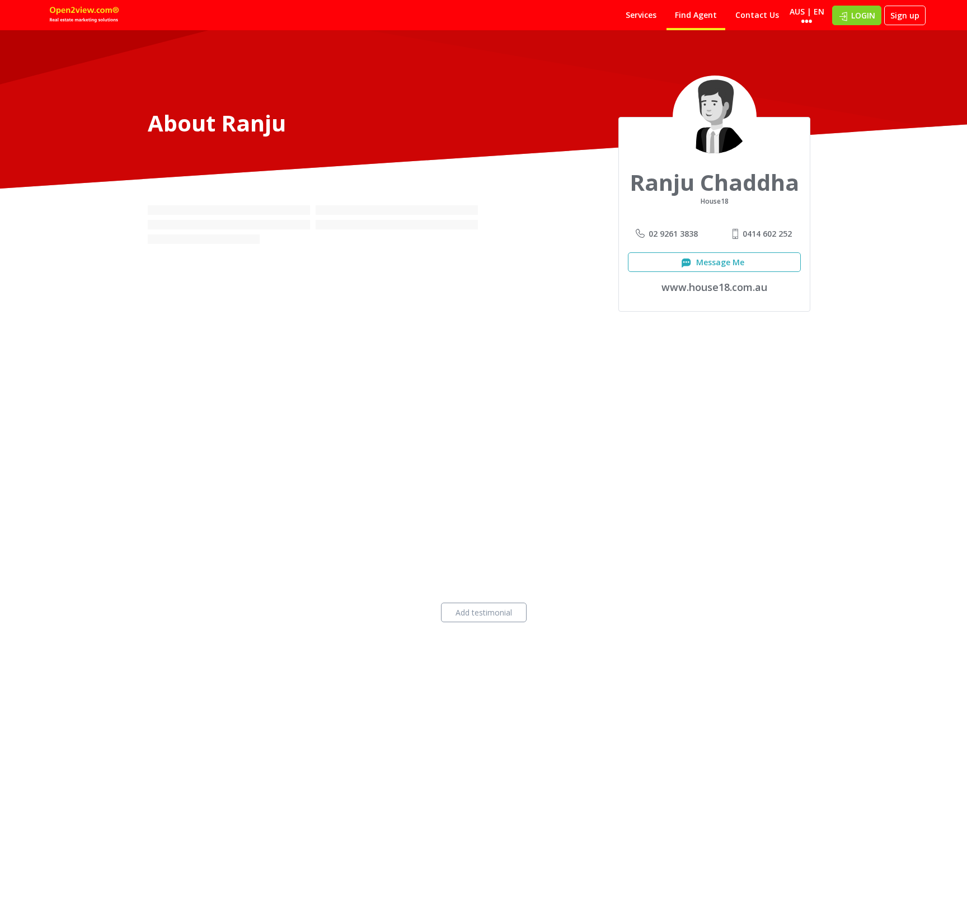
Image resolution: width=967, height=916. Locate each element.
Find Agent (696, 15)
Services (641, 15)
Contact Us (757, 15)
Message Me (719, 262)
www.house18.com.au (714, 287)
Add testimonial (484, 612)
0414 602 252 (767, 233)
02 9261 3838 (673, 233)
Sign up (904, 15)
